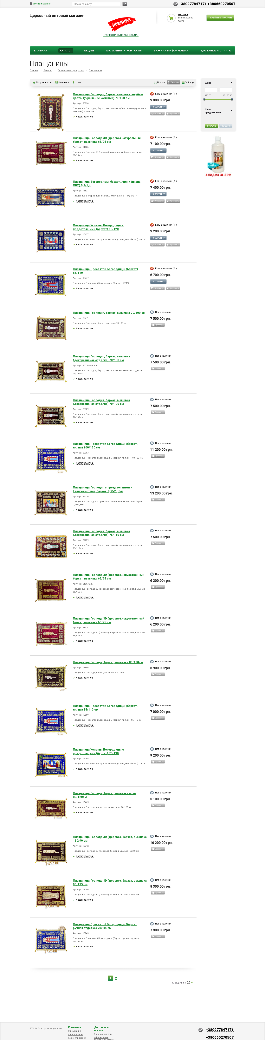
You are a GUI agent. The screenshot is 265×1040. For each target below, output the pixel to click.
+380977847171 (193, 4)
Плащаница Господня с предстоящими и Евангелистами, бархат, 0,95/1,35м (102, 489)
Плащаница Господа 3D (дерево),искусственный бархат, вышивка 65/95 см (108, 576)
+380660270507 (221, 4)
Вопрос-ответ (75, 1034)
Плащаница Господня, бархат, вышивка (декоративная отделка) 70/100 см (101, 358)
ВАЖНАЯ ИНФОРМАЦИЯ (171, 50)
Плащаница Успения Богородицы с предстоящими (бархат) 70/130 (98, 751)
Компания (74, 1027)
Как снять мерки (77, 1038)
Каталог (66, 50)
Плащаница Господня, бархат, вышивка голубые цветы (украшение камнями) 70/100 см (108, 96)
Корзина (183, 14)
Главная (40, 50)
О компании (74, 1031)
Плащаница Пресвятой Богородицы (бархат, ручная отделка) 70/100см (105, 926)
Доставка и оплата (101, 1029)
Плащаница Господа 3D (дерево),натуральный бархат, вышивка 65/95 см (107, 139)
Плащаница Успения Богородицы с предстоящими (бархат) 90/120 (98, 227)
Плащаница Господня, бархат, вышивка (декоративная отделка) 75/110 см (101, 533)
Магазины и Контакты (124, 50)
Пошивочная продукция (71, 70)
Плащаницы (95, 70)
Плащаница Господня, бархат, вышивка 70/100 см (109, 313)
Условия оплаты (103, 1034)
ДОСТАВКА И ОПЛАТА (216, 50)
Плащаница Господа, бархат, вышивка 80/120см (108, 662)
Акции (89, 50)
